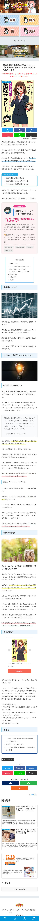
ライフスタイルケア (9, 759)
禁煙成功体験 (14, 274)
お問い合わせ (19, 915)
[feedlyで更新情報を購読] (28, 783)
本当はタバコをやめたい (19, 269)
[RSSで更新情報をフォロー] (19, 788)
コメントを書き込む (19, 889)
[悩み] (29, 20)
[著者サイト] (10, 783)
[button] (31, 135)
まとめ (12, 280)
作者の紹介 (13, 277)
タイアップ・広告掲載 (28, 910)
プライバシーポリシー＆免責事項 (10, 911)
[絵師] (9, 20)
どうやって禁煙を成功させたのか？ (20, 266)
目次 (16, 260)
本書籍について (14, 263)
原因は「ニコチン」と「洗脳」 (21, 271)
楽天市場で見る (19, 671)
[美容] (29, 31)
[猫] (9, 31)
